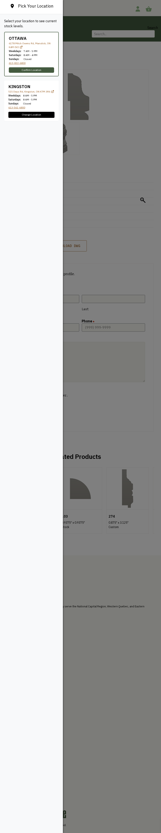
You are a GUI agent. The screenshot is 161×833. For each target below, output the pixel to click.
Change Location (31, 114)
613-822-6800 (17, 63)
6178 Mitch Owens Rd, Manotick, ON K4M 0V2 (30, 45)
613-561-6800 (16, 107)
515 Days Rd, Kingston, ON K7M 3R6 (29, 91)
